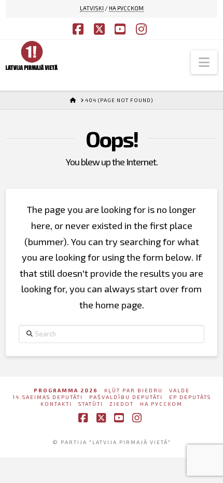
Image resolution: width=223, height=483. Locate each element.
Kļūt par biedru (133, 390)
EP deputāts (190, 397)
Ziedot (121, 404)
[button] (204, 62)
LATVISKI (92, 8)
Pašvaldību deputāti (126, 397)
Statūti (90, 404)
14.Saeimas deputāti (47, 397)
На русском (161, 404)
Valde (179, 390)
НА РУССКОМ (126, 8)
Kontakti (56, 404)
